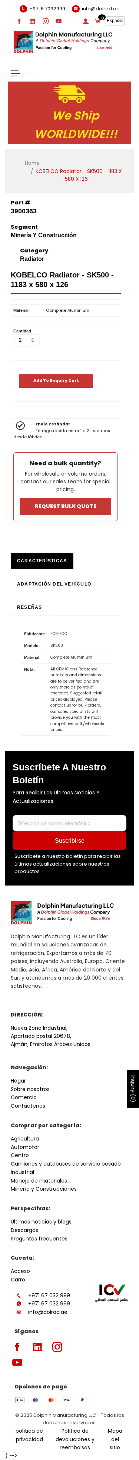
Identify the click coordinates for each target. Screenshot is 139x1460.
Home (32, 163)
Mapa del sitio (115, 1439)
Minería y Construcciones (44, 1188)
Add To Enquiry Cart (56, 380)
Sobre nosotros (30, 1089)
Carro (18, 1279)
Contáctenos (28, 1105)
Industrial (22, 1172)
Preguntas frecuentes (39, 1238)
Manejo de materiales (39, 1180)
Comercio (24, 1097)
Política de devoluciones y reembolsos (75, 1439)
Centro (20, 1155)
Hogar (18, 1080)
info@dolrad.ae (47, 1312)
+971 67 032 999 (49, 1295)
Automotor (25, 1147)
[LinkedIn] (32, 21)
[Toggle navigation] (15, 72)
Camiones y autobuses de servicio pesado (66, 1163)
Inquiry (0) (133, 1089)
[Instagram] (45, 21)
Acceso (20, 1271)
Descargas (24, 1230)
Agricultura (25, 1138)
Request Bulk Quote (65, 506)
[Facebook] (19, 21)
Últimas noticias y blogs (41, 1221)
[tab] (42, 561)
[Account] (85, 21)
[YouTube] (58, 21)
